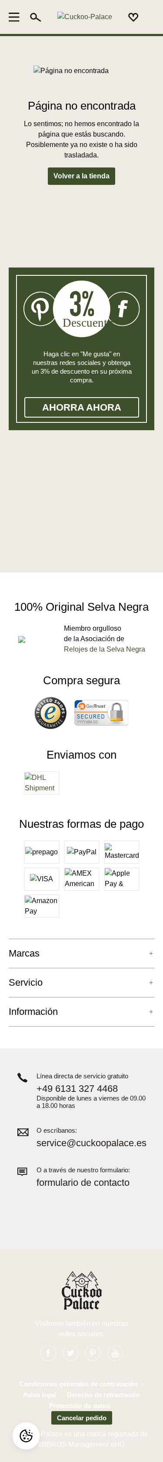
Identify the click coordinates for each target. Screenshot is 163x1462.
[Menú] (17, 17)
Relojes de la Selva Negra (104, 649)
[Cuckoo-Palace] (84, 17)
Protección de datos (79, 1405)
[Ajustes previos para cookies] (26, 1436)
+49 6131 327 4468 (77, 1088)
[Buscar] (36, 17)
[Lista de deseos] (133, 17)
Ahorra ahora (81, 407)
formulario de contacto (83, 1182)
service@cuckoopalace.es (91, 1142)
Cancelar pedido (81, 1418)
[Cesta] (149, 17)
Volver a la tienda (81, 176)
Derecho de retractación (103, 1394)
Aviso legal (39, 1394)
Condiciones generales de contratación (78, 1384)
